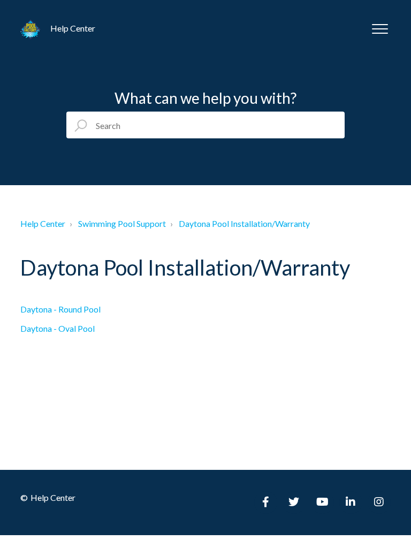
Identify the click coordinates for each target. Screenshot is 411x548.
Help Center (42, 223)
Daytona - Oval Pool (57, 328)
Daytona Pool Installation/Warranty (244, 223)
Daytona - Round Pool (60, 309)
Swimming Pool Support (122, 223)
